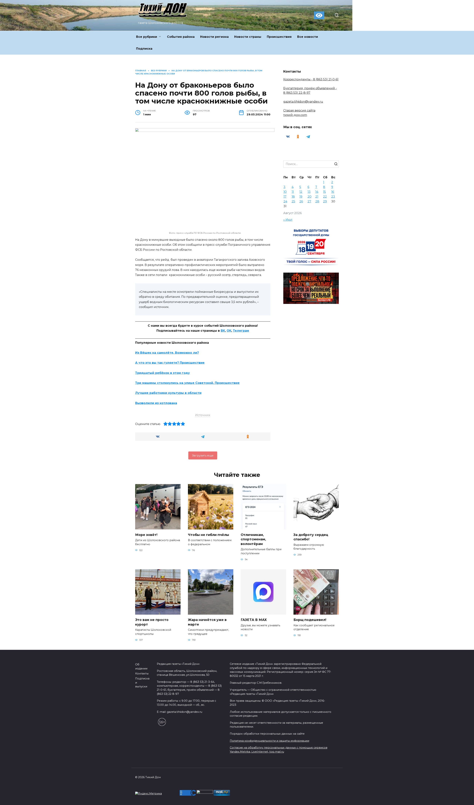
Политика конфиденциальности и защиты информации (269, 740)
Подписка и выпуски (142, 682)
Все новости (307, 37)
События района (181, 37)
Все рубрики (146, 37)
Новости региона (214, 37)
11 (293, 192)
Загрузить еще (202, 455)
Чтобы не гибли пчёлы (208, 534)
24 (285, 201)
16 (332, 192)
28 (317, 201)
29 (325, 201)
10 (285, 192)
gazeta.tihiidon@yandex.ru (303, 101)
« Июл (287, 219)
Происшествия (279, 37)
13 (309, 192)
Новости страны (247, 37)
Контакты (141, 673)
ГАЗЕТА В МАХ (254, 620)
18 (293, 196)
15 (324, 192)
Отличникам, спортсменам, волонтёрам (253, 539)
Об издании (141, 666)
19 (300, 196)
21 (316, 196)
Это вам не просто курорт (151, 622)
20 (309, 196)
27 (309, 201)
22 (325, 196)
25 (293, 201)
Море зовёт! (146, 534)
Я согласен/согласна (356, 799)
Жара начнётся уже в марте (207, 622)
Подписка (144, 48)
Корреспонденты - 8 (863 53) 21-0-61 (310, 79)
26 (301, 201)
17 (284, 196)
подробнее (179, 799)
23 (333, 196)
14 (316, 192)
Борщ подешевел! (309, 620)
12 (300, 192)
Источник (202, 415)
